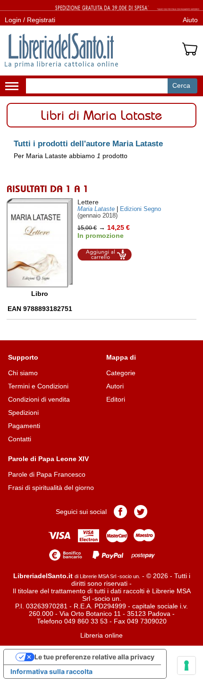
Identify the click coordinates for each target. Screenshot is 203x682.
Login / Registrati (30, 20)
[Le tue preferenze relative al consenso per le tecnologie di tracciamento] (186, 665)
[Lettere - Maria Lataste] (40, 242)
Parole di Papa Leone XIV (48, 459)
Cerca (181, 85)
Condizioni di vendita (39, 399)
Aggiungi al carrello (104, 255)
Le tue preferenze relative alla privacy (94, 657)
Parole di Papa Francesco (46, 474)
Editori (115, 399)
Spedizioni (23, 412)
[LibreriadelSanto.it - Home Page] (61, 50)
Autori (115, 386)
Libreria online (101, 635)
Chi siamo (23, 373)
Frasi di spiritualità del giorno (51, 487)
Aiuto (190, 20)
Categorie (120, 373)
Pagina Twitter (140, 511)
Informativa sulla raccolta (51, 671)
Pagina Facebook (120, 511)
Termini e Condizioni (38, 386)
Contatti (19, 439)
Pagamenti (24, 425)
